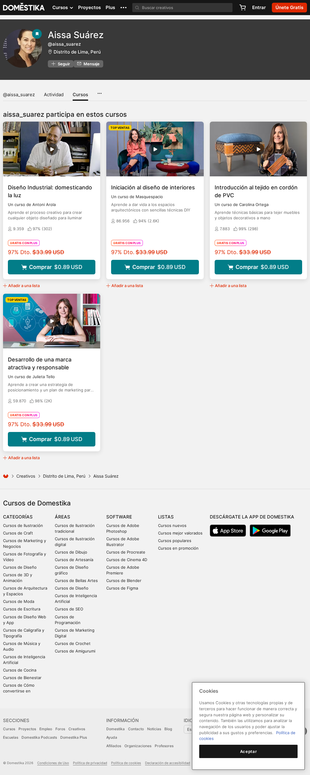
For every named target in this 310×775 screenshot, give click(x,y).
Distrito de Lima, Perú (77, 52)
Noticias (154, 729)
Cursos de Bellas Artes (76, 580)
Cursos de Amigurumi (75, 651)
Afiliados (113, 746)
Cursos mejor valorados (180, 533)
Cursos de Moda (18, 601)
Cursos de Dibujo (71, 552)
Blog (168, 729)
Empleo (45, 729)
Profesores (164, 746)
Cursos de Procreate (125, 552)
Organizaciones (137, 746)
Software (119, 517)
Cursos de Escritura (21, 609)
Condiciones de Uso (53, 763)
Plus (110, 7)
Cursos (80, 94)
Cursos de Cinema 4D (126, 559)
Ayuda (111, 737)
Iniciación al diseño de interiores (153, 187)
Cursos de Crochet (73, 643)
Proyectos (89, 7)
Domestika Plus (73, 737)
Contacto (136, 729)
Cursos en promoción (178, 548)
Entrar (259, 7)
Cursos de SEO (69, 609)
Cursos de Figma (122, 588)
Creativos (25, 476)
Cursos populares (174, 540)
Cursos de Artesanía (74, 559)
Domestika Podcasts (39, 737)
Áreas (62, 517)
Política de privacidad (90, 763)
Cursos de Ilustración (23, 525)
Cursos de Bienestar (22, 677)
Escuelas (10, 737)
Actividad (54, 94)
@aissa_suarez (19, 94)
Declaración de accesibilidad (167, 763)
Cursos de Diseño (20, 567)
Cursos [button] (60, 7)
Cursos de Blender (123, 580)
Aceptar (248, 751)
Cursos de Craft (18, 533)
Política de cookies (126, 763)
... (99, 91)
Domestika (115, 729)
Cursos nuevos (172, 525)
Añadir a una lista (24, 285)
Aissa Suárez (76, 34)
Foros (60, 729)
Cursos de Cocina (19, 670)
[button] (123, 7)
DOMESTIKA (24, 7)
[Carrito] (242, 7)
